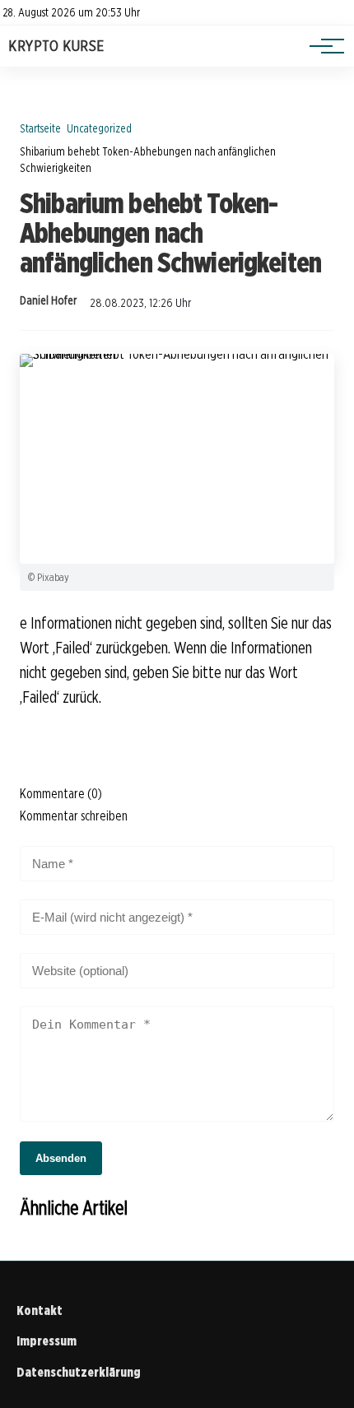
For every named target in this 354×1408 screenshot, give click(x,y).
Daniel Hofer (48, 300)
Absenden (60, 1158)
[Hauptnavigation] (321, 46)
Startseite (40, 128)
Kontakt (39, 1310)
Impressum (46, 1341)
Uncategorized (99, 128)
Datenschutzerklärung (78, 1372)
